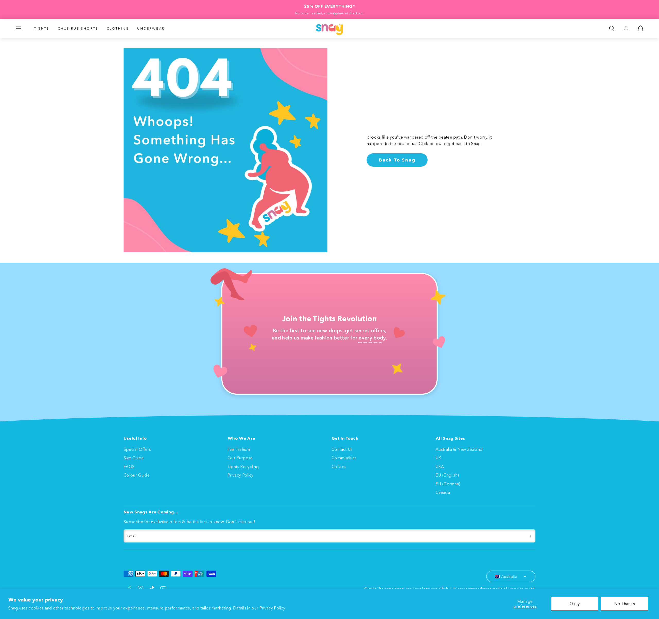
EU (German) (448, 483)
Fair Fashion (239, 449)
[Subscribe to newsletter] (530, 536)
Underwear (150, 28)
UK (438, 457)
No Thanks (624, 603)
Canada (443, 492)
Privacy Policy (272, 607)
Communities (344, 457)
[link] (626, 28)
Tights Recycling (243, 466)
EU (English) (447, 475)
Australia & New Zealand (459, 449)
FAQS (129, 466)
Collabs (339, 466)
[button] (18, 28)
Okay (574, 603)
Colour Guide (137, 475)
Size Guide (134, 457)
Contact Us (342, 449)
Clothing (118, 28)
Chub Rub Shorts (78, 28)
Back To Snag (397, 160)
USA (440, 466)
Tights (41, 28)
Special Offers (137, 449)
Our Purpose (240, 457)
